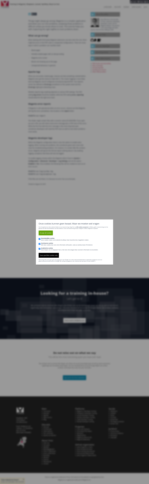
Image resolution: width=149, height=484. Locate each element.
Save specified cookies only (49, 255)
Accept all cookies (45, 233)
